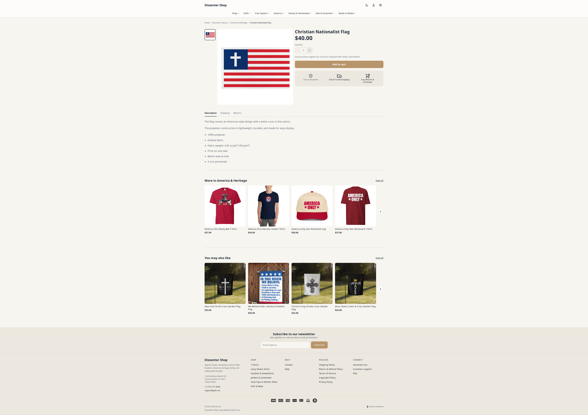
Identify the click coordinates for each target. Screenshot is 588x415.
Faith (246, 13)
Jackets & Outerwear (261, 377)
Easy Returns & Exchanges (367, 80)
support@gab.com (212, 390)
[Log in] (374, 5)
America (278, 13)
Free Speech (261, 13)
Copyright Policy (327, 377)
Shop (234, 13)
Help (287, 369)
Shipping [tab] (225, 112)
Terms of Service (327, 373)
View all (379, 180)
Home (207, 22)
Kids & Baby (257, 386)
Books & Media (346, 13)
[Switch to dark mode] (367, 5)
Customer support (362, 369)
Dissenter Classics (220, 22)
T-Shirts (255, 364)
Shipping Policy (327, 364)
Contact (289, 364)
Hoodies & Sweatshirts (262, 373)
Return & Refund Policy (331, 369)
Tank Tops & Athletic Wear (264, 381)
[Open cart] (380, 5)
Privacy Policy (326, 381)
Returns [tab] (237, 112)
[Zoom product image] (255, 67)
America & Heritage (238, 22)
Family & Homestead (298, 13)
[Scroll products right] (380, 211)
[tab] (210, 34)
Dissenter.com (360, 364)
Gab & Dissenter (324, 13)
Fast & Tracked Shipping (339, 79)
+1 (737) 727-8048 (212, 386)
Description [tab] (211, 112)
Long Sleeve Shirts (260, 369)
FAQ (355, 373)
